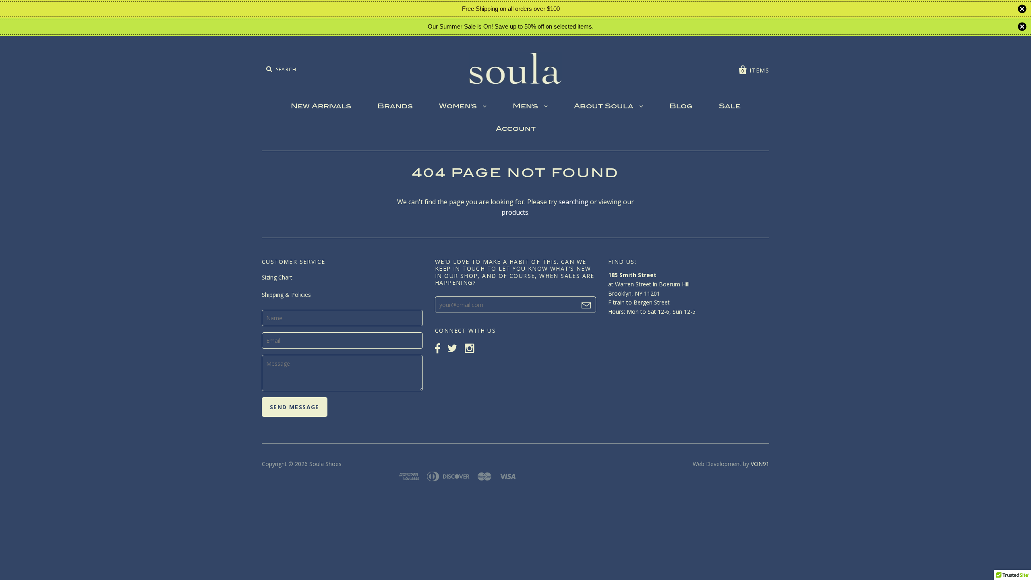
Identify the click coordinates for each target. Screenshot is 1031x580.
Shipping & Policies (286, 294)
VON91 (760, 464)
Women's (459, 107)
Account (516, 129)
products (514, 212)
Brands (395, 107)
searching (573, 201)
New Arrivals (321, 107)
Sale (730, 107)
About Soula (605, 107)
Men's (526, 107)
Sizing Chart (277, 277)
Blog (681, 107)
